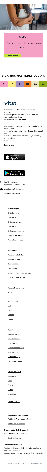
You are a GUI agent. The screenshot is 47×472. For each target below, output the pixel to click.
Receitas (11, 330)
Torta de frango (14, 357)
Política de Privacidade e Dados (20, 419)
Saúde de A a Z (14, 372)
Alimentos (12, 376)
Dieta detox (12, 226)
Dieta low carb (13, 213)
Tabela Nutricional (16, 288)
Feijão (10, 297)
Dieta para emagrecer (16, 231)
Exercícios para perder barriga (19, 273)
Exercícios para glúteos (16, 277)
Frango (10, 319)
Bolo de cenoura (14, 339)
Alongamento (13, 264)
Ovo (9, 306)
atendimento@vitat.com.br (14, 189)
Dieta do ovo (13, 217)
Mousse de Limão (14, 334)
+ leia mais (12, 55)
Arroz (10, 292)
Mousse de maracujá (16, 348)
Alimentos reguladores (16, 240)
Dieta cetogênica (14, 222)
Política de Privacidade (16, 423)
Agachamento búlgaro (16, 255)
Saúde (22, 37)
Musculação (12, 268)
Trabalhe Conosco (12, 193)
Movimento (13, 250)
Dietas (10, 390)
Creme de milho (14, 343)
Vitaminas (12, 394)
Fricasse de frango (15, 361)
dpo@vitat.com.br (15, 438)
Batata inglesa (13, 301)
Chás (10, 381)
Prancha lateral (14, 259)
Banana (11, 315)
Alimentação (13, 208)
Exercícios (11, 385)
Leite (9, 310)
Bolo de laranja (14, 352)
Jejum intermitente (15, 235)
